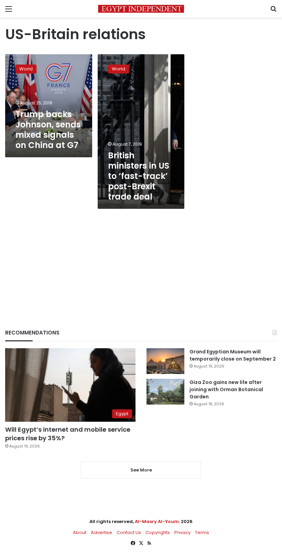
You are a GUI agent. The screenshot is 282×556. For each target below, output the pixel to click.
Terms (202, 532)
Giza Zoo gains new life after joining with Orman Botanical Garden (226, 389)
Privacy (182, 532)
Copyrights (157, 532)
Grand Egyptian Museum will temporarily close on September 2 (232, 355)
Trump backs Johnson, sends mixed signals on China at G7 (48, 130)
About (79, 532)
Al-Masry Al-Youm (157, 521)
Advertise (101, 532)
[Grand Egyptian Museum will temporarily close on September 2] (165, 361)
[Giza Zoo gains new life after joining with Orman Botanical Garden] (165, 392)
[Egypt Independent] (141, 9)
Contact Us (129, 532)
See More (141, 470)
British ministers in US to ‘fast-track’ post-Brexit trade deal (138, 176)
